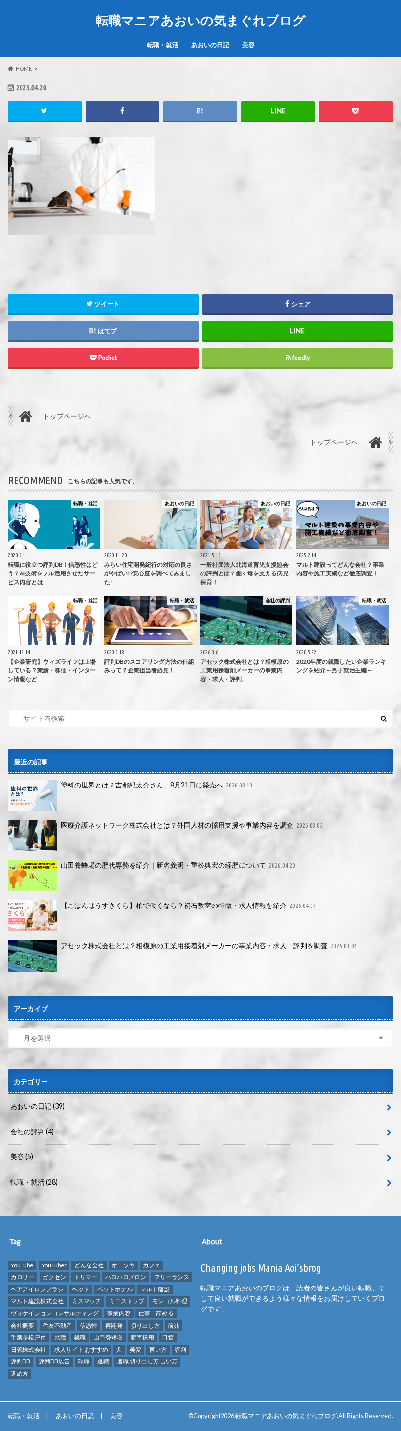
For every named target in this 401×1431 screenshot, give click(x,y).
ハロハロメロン (125, 1277)
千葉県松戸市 (28, 1337)
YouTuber (54, 1265)
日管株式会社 (28, 1349)
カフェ (151, 1265)
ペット (80, 1289)
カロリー (22, 1277)
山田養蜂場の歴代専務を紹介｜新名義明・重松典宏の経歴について (178, 865)
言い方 (158, 1349)
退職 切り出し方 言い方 (147, 1361)
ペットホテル (115, 1289)
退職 (103, 1361)
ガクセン (54, 1277)
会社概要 (22, 1325)
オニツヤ (123, 1265)
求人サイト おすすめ (81, 1349)
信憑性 (88, 1325)
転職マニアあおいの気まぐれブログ (201, 20)
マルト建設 (155, 1289)
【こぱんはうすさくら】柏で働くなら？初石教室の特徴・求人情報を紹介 (188, 905)
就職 (80, 1337)
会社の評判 (32, 1131)
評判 (180, 1349)
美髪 (135, 1349)
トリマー (85, 1277)
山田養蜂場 (108, 1337)
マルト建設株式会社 (37, 1301)
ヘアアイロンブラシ (37, 1289)
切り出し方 (145, 1325)
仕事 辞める (156, 1313)
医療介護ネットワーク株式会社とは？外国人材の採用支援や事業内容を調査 (192, 825)
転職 (83, 1361)
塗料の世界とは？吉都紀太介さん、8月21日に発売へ (157, 785)
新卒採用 (142, 1337)
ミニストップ (126, 1301)
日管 (168, 1337)
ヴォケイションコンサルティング (55, 1313)
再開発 (114, 1325)
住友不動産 (57, 1325)
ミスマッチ (86, 1301)
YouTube (22, 1265)
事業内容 (119, 1313)
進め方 (19, 1373)
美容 (248, 44)
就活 (60, 1337)
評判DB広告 (54, 1361)
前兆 (173, 1325)
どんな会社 (89, 1265)
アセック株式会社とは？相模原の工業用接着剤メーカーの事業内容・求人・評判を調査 (209, 945)
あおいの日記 (210, 44)
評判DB (20, 1361)
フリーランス (171, 1277)
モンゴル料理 (169, 1301)
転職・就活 (162, 44)
